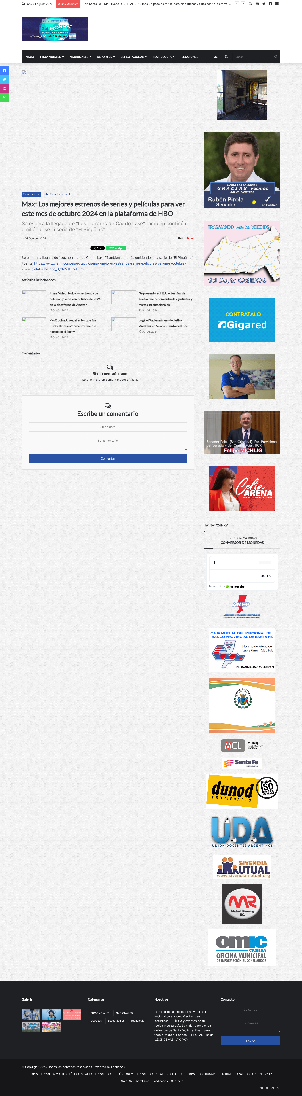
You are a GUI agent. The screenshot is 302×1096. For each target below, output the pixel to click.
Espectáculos (132, 57)
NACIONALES (79, 57)
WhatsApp (117, 248)
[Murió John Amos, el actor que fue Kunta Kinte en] (34, 324)
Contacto (228, 999)
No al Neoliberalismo (135, 1081)
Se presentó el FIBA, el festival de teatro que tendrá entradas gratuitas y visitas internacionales (165, 299)
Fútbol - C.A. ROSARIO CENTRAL (209, 1074)
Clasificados (159, 1081)
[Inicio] (55, 29)
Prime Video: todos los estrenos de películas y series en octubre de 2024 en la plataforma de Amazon (75, 299)
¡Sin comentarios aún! (110, 373)
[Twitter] (4, 79)
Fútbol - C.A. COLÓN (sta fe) (115, 1074)
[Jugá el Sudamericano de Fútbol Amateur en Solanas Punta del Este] (123, 324)
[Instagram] (4, 88)
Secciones (190, 57)
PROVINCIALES (50, 57)
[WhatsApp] (4, 97)
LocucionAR (119, 1067)
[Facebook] (4, 70)
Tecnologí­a (162, 57)
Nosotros (161, 999)
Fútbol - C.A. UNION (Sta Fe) (253, 1074)
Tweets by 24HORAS (242, 538)
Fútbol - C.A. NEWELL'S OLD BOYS (160, 1074)
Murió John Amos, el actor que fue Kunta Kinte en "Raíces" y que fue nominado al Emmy (73, 325)
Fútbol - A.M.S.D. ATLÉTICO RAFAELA (67, 1074)
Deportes (104, 57)
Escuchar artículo (60, 194)
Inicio (29, 57)
